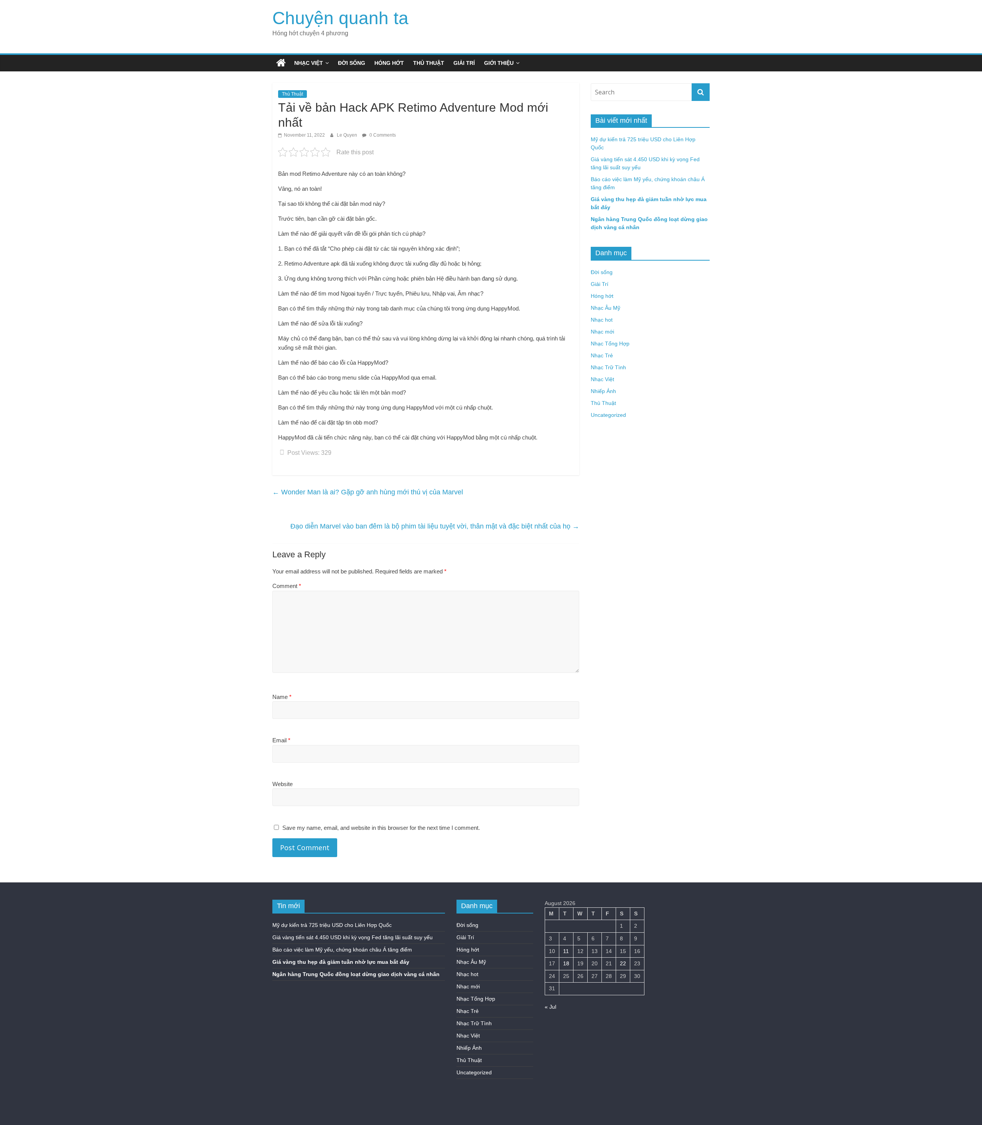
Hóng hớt (389, 63)
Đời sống (351, 63)
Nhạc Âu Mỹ (605, 308)
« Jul (550, 1007)
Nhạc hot (602, 320)
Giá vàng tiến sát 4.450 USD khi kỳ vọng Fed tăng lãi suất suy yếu (352, 937)
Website (282, 784)
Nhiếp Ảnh (603, 391)
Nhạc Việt (308, 63)
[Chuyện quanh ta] (281, 63)
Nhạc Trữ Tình (608, 367)
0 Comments (382, 135)
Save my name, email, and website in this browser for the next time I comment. (381, 827)
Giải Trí (464, 63)
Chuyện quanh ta (340, 18)
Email (281, 740)
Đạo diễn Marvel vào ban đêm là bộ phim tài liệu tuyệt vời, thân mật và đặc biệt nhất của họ (434, 526)
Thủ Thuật (428, 63)
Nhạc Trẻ (602, 355)
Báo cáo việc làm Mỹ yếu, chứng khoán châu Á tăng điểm (342, 950)
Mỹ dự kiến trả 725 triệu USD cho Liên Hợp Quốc (332, 925)
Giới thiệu (499, 63)
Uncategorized (608, 415)
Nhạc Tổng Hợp (610, 343)
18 (566, 963)
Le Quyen (347, 135)
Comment (286, 586)
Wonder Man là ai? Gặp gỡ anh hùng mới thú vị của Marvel (367, 492)
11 (566, 951)
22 (623, 963)
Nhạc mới (602, 332)
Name (282, 697)
